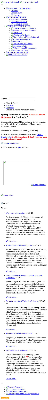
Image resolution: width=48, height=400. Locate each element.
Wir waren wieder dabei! (16, 213)
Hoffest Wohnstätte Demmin (17, 350)
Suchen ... (5, 99)
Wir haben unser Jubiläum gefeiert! (19, 245)
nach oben (5, 398)
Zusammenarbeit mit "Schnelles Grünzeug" (23, 301)
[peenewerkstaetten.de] (20, 2)
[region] (24, 78)
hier (19, 147)
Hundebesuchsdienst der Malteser (19, 333)
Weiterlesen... (11, 241)
